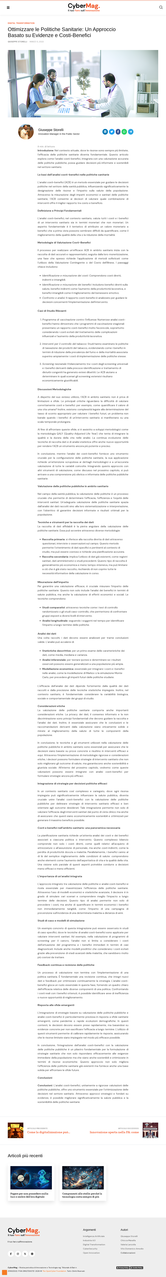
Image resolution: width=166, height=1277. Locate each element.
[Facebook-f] (11, 1254)
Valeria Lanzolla (128, 1244)
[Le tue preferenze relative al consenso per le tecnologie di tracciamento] (4, 1272)
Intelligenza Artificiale (94, 1236)
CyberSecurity (90, 1248)
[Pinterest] (32, 1254)
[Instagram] (18, 1254)
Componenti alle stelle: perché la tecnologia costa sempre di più (82, 1195)
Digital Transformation (94, 1244)
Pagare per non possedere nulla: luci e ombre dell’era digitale (29, 1195)
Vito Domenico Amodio (132, 1248)
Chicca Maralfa (128, 1240)
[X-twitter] (25, 1254)
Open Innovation (91, 1252)
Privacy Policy (124, 1268)
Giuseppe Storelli (129, 1236)
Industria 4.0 (89, 1240)
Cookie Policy (137, 1268)
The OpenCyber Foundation (54, 1271)
